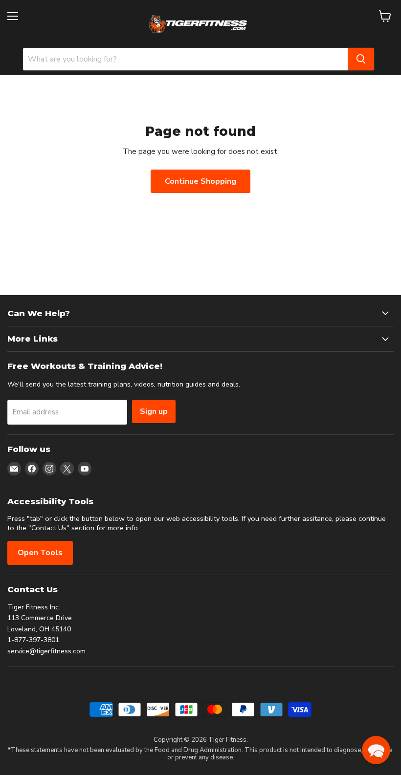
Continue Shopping (200, 181)
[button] (376, 750)
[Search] (361, 59)
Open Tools (40, 552)
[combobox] (185, 59)
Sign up (154, 411)
